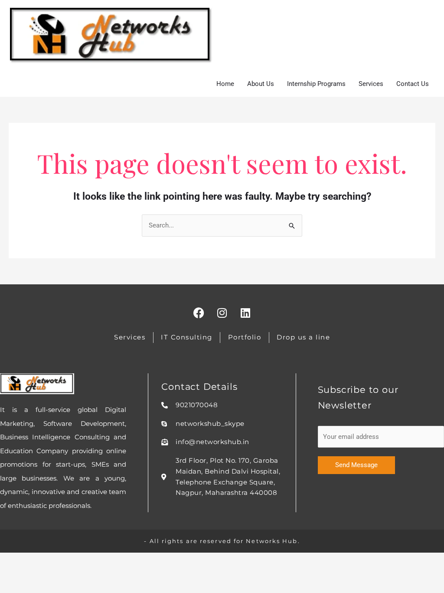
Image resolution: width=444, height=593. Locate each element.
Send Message (356, 465)
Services (371, 84)
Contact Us (412, 84)
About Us (260, 84)
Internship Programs (316, 84)
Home (225, 84)
